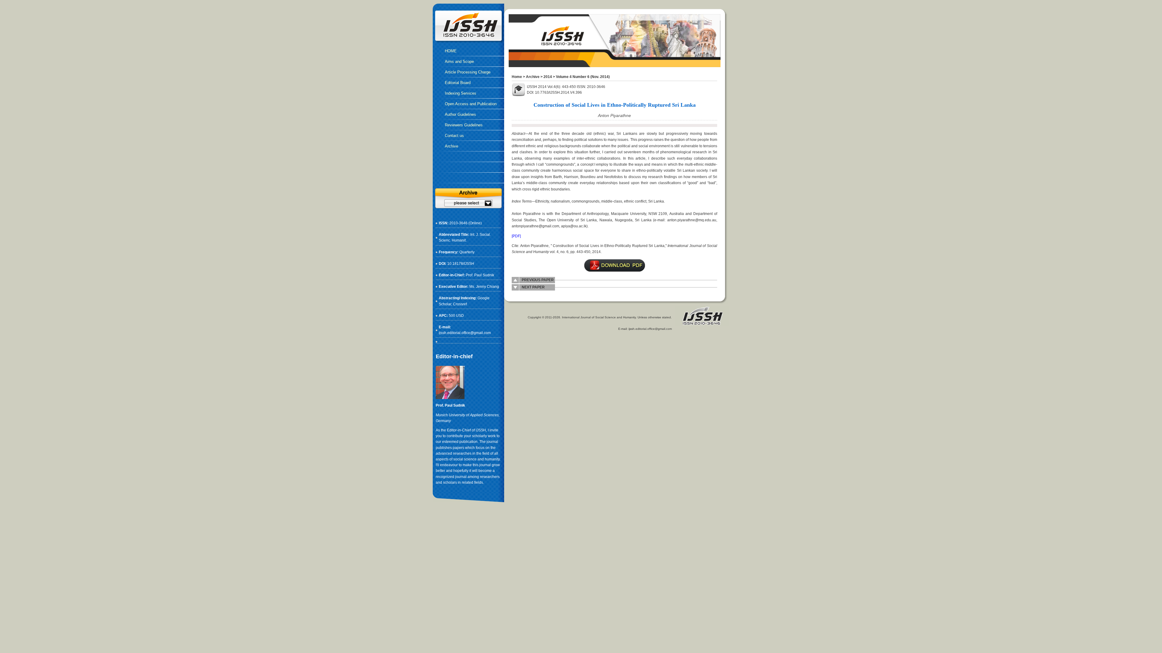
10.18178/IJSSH (460, 264)
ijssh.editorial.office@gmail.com (465, 333)
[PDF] (516, 236)
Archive (533, 77)
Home (517, 77)
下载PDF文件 (614, 265)
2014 (547, 77)
